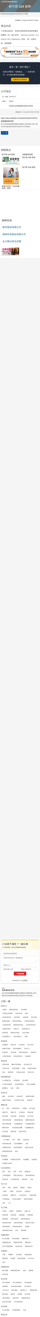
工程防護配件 (6, 1175)
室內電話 (19, 1254)
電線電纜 (5, 1219)
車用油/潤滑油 (17, 1021)
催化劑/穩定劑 (6, 1017)
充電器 (4, 1211)
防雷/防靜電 (14, 1219)
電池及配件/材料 (7, 1230)
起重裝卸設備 (6, 1147)
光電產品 (27, 1191)
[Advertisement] (20, 140)
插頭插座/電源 (6, 1222)
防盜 (9, 1171)
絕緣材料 (19, 1211)
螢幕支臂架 (22, 1131)
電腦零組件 (25, 1238)
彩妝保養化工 (26, 1029)
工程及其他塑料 (7, 1084)
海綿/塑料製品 (19, 1084)
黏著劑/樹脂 (6, 1021)
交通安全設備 (29, 1147)
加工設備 (32, 1108)
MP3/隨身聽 (6, 1282)
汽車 (13, 1139)
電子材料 (19, 1191)
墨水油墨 (34, 1017)
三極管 (11, 1191)
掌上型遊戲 (5, 1310)
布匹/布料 (11, 1096)
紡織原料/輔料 (30, 1096)
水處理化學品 (6, 1029)
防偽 (20, 1171)
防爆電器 (30, 1215)
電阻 (9, 1187)
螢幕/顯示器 (29, 1246)
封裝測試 (5, 1195)
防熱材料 (5, 1052)
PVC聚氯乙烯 (6, 1080)
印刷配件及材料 (15, 1159)
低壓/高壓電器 (18, 1222)
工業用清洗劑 (6, 1025)
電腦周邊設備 (6, 1242)
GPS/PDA (31, 1258)
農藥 (23, 1068)
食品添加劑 (25, 1032)
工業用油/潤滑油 (29, 1021)
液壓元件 (5, 1112)
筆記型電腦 (15, 1238)
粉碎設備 (5, 1116)
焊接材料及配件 (17, 1226)
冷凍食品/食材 (20, 1072)
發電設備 (5, 1215)
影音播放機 (28, 1282)
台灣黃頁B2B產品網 (9, 2)
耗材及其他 (18, 1246)
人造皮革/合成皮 (19, 1100)
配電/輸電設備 (25, 1219)
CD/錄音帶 (27, 1286)
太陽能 (4, 1009)
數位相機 (5, 1270)
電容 (3, 1187)
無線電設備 (28, 1254)
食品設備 (5, 1131)
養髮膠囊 (8, 43)
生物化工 (16, 1029)
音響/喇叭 (5, 1286)
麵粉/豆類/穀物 (16, 1064)
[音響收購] (10, 251)
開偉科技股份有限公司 (14, 234)
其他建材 (28, 1056)
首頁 (1, 14)
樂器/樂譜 (15, 1290)
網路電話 (5, 1258)
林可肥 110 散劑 (8, 154)
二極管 (4, 1191)
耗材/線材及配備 (16, 1286)
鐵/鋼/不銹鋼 (6, 1048)
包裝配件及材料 (7, 1163)
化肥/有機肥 (16, 1068)
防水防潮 (13, 1052)
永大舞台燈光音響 (12, 241)
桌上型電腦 (5, 1238)
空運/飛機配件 (18, 1143)
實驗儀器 (24, 1230)
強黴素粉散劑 (27, 154)
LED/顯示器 (23, 1195)
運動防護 (27, 1171)
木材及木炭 (5, 1068)
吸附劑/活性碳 (15, 1032)
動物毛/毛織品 (6, 1100)
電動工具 (27, 1211)
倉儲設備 (26, 1139)
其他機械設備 (29, 1127)
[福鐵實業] (11, 161)
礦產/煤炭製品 (13, 1009)
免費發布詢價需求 (20, 79)
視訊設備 (5, 1274)
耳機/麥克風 (33, 1290)
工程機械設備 (18, 1124)
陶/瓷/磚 (13, 1044)
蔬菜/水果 (31, 1072)
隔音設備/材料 (23, 1052)
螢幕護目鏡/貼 (25, 1298)
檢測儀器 (22, 1215)
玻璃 (17, 1088)
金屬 (26, 1036)
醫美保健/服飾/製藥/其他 (10, 14)
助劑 (26, 1013)
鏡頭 (24, 1270)
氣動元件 (13, 1112)
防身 (14, 1171)
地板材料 (33, 1052)
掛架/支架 (16, 1298)
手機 (3, 1254)
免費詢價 (21, 974)
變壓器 (22, 1187)
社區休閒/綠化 (17, 1056)
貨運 (27, 1143)
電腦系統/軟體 (17, 1242)
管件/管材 (30, 1044)
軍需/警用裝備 (30, 1175)
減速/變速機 (6, 1226)
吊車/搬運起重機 (17, 1127)
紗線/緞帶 (20, 1096)
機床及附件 (5, 1127)
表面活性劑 (18, 1013)
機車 (19, 1139)
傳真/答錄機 (21, 1258)
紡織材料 (30, 1100)
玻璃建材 (5, 1044)
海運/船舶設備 (6, 1143)
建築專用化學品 (18, 1025)
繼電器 (15, 1187)
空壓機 (24, 1108)
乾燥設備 (22, 1116)
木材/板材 (22, 1044)
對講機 (13, 1258)
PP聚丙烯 (17, 1080)
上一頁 (4, 133)
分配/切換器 (6, 1298)
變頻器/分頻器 (30, 1222)
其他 (3, 1072)
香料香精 (5, 1032)
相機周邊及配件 (15, 1270)
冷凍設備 (22, 1112)
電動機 (27, 1226)
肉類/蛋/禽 (5, 1064)
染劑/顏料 (17, 1017)
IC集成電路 (32, 1195)
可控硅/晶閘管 (16, 1199)
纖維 (3, 1096)
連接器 (29, 1187)
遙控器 (13, 1294)
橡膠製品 (5, 1088)
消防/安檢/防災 (18, 1175)
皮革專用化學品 (31, 1025)
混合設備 (13, 1116)
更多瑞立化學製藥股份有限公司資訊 (21, 106)
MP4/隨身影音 (17, 1282)
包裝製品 (34, 1159)
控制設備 (13, 1215)
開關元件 (13, 1195)
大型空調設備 (6, 1056)
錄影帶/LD (23, 1290)
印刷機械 (5, 1159)
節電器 (11, 1211)
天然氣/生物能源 (7, 1013)
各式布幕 (27, 1294)
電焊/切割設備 (6, 1124)
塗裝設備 (30, 1112)
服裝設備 (13, 1131)
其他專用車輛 (17, 1147)
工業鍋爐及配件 (30, 1124)
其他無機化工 (6, 1036)
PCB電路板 (5, 1199)
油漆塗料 (25, 1017)
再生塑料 (25, 1080)
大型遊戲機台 (16, 1310)
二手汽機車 (5, 1139)
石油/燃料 (24, 1009)
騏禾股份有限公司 (12, 227)
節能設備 (24, 1179)
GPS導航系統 (18, 1302)
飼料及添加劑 (32, 1068)
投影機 (20, 1294)
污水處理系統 (15, 1179)
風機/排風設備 (30, 1120)
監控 (3, 1171)
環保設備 (5, 1179)
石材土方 (27, 1048)
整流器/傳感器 (28, 1199)
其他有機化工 (17, 1036)
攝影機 (31, 1270)
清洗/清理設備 (6, 1120)
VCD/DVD (5, 1290)
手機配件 (10, 1254)
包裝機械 (26, 1159)
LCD (9, 1203)
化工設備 (30, 1116)
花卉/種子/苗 (28, 1064)
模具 (8, 1108)
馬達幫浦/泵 (16, 1108)
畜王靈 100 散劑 (28, 157)
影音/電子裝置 (6, 1302)
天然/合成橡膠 (31, 1084)
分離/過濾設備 (18, 1120)
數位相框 (5, 1294)
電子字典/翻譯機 (7, 1246)
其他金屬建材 (17, 1048)
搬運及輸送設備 (7, 1151)
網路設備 (28, 1242)
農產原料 (10, 1072)
